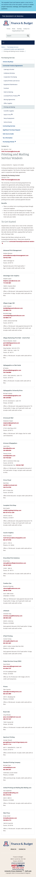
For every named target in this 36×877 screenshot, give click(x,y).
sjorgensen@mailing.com (10, 792)
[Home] (18, 23)
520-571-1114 (7, 744)
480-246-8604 (7, 397)
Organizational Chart (18, 31)
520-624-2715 (7, 820)
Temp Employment (9, 118)
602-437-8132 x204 (8, 512)
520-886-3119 (7, 310)
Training (19, 28)
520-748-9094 (7, 372)
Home (3, 47)
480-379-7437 (7, 719)
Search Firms (7, 114)
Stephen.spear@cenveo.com (11, 281)
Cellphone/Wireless (9, 73)
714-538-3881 (7, 283)
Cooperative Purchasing (10, 77)
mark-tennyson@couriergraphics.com (14, 537)
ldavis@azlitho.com (9, 448)
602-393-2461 (7, 643)
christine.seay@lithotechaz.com (12, 616)
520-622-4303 (7, 257)
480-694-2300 (7, 618)
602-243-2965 (7, 693)
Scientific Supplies (9, 111)
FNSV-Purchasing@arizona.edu (10, 151)
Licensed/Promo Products (11, 95)
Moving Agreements (9, 99)
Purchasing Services (12, 47)
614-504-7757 (7, 668)
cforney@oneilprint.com (10, 641)
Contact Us (26, 28)
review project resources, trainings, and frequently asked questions (17, 6)
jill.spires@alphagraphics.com (12, 370)
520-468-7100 (7, 345)
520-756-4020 (7, 457)
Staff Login (28, 871)
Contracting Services (9, 126)
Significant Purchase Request (11, 130)
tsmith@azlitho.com (9, 455)
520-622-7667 (20, 465)
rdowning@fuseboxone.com (11, 588)
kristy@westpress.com (10, 818)
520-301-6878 (7, 565)
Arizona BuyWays (8, 61)
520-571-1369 (7, 425)
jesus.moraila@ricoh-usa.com (12, 717)
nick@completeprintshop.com (12, 510)
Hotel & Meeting (8, 92)
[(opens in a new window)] (18, 866)
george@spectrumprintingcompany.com (15, 742)
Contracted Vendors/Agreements (13, 65)
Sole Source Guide (8, 134)
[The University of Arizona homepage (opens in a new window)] (13, 16)
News (13, 28)
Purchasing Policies (8, 141)
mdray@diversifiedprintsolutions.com (14, 563)
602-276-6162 (7, 795)
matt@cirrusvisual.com (10, 485)
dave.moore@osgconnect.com (12, 666)
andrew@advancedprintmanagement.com (15, 255)
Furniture (6, 88)
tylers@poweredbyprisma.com (12, 691)
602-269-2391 (7, 769)
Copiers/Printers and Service (12, 80)
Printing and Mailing (9, 107)
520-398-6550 (7, 450)
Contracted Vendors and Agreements (14, 49)
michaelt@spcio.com (9, 767)
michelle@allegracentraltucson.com (14, 315)
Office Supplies (8, 103)
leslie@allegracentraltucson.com (13, 308)
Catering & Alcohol (9, 69)
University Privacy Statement (13, 871)
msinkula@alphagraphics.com (12, 395)
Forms (8, 28)
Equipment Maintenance (10, 84)
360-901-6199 (7, 590)
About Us (13, 849)
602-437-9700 (7, 540)
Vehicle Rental (8, 122)
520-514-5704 (7, 487)
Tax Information (7, 138)
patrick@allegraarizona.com (11, 343)
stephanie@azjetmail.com (11, 423)
